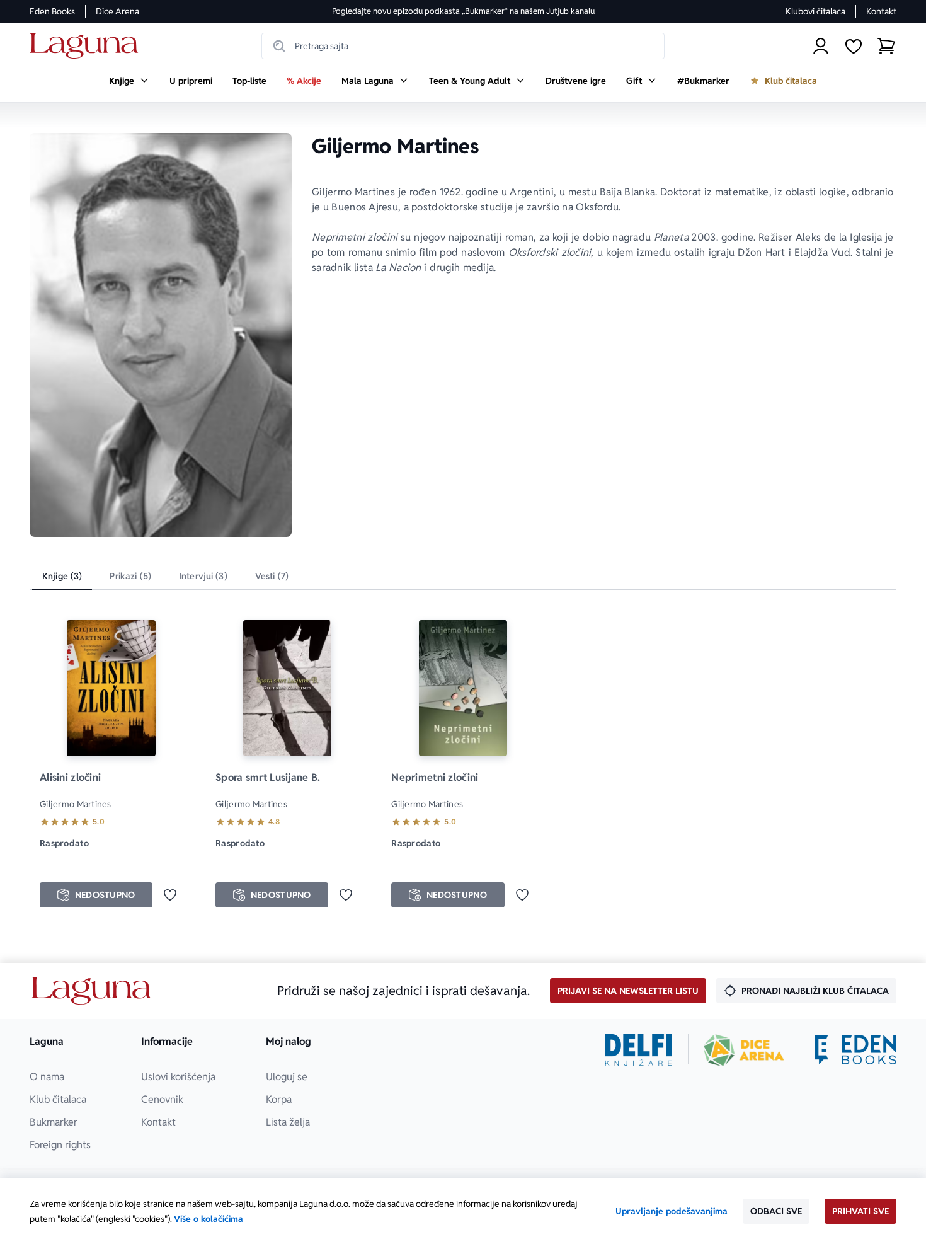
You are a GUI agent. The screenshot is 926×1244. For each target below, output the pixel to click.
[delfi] (638, 1050)
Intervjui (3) (203, 576)
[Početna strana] (87, 46)
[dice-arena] (744, 1050)
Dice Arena (117, 11)
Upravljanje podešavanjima (671, 1211)
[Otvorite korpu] (886, 46)
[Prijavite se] (821, 46)
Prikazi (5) (130, 576)
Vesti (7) (272, 576)
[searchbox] (463, 46)
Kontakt (881, 11)
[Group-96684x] (855, 1050)
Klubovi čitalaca (815, 11)
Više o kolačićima (208, 1218)
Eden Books (52, 11)
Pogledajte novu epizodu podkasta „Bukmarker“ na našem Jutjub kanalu (463, 11)
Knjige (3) (62, 576)
